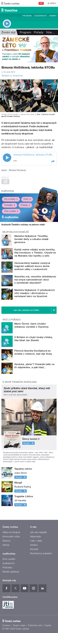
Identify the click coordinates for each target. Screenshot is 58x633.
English (47, 625)
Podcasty (7, 567)
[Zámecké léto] (29, 48)
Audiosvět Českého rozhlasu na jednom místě (23, 224)
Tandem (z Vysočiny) (12, 75)
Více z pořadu (12, 319)
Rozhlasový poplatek (41, 553)
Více (50, 32)
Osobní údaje (19, 625)
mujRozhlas (7, 191)
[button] (53, 161)
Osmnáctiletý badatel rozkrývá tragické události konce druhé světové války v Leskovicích (32, 266)
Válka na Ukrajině (11, 532)
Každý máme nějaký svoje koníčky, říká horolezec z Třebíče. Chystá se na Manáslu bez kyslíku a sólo (35, 252)
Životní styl (8, 32)
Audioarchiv (40, 16)
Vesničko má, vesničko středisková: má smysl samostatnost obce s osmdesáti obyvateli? (35, 279)
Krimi (26, 199)
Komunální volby (11, 536)
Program (27, 16)
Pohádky (8, 205)
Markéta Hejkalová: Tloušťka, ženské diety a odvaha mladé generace (31, 239)
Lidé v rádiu (36, 540)
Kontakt (34, 549)
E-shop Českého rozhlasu (20, 382)
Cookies (6, 625)
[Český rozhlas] (10, 3)
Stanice (6, 540)
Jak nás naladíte (38, 532)
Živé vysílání (10, 211)
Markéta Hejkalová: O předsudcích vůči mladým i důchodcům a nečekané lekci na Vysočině (34, 293)
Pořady (38, 32)
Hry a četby (9, 199)
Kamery (53, 16)
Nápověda (35, 536)
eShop (6, 545)
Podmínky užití (35, 625)
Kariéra (33, 545)
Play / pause (7, 157)
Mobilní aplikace (11, 571)
